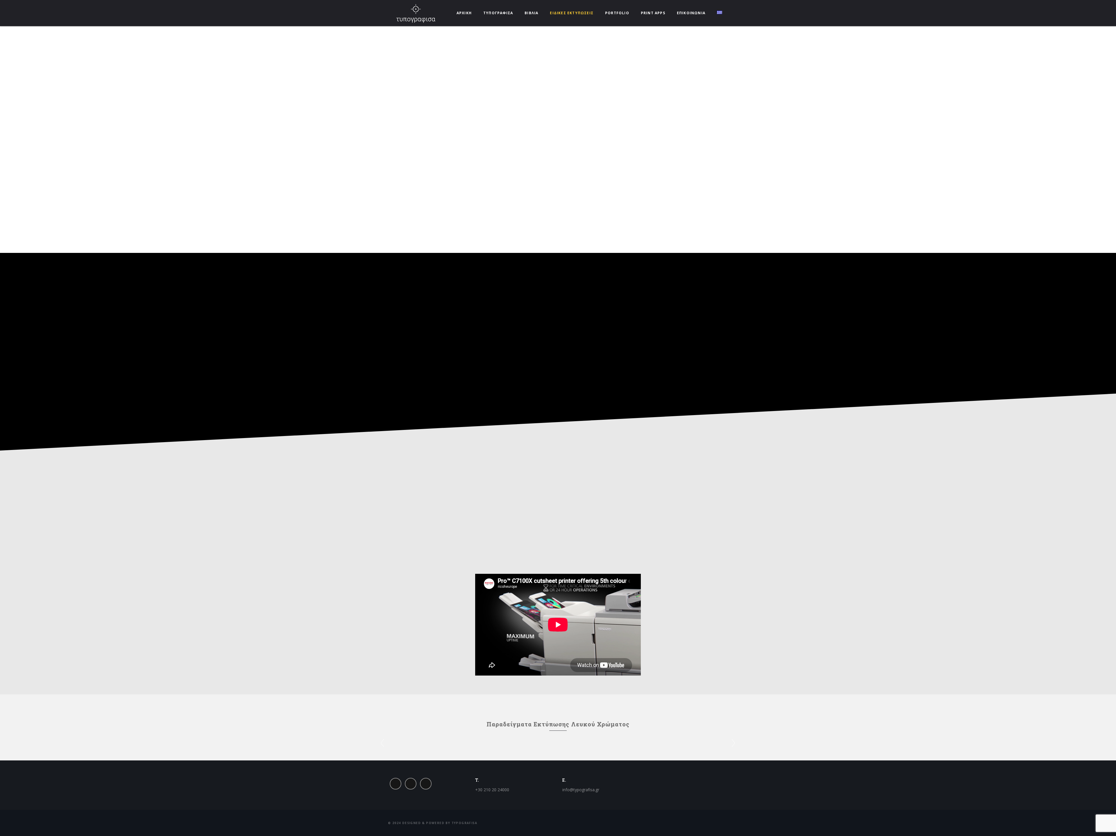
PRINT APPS (653, 12)
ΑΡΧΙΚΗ (464, 12)
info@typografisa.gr (580, 789)
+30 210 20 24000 (492, 789)
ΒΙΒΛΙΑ (531, 12)
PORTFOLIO (617, 12)
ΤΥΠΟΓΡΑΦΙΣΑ (498, 12)
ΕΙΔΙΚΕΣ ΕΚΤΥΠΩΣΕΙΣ (571, 12)
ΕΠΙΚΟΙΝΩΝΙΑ (691, 12)
